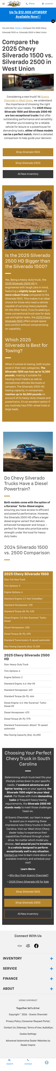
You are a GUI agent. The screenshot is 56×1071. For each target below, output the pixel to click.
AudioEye (47, 1028)
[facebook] (36, 946)
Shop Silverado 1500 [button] (28, 152)
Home (18, 28)
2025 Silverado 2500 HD (20, 283)
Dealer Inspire (28, 1045)
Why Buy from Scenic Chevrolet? (28, 875)
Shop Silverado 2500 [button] (28, 163)
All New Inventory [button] (28, 174)
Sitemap (21, 1028)
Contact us (10, 855)
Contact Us (10, 1028)
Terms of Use (34, 1028)
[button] (53, 21)
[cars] (20, 946)
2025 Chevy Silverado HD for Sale (29, 882)
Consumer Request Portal (35, 1021)
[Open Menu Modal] (3, 3)
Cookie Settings (28, 1034)
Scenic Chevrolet (38, 1015)
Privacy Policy (13, 1021)
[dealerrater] (28, 946)
